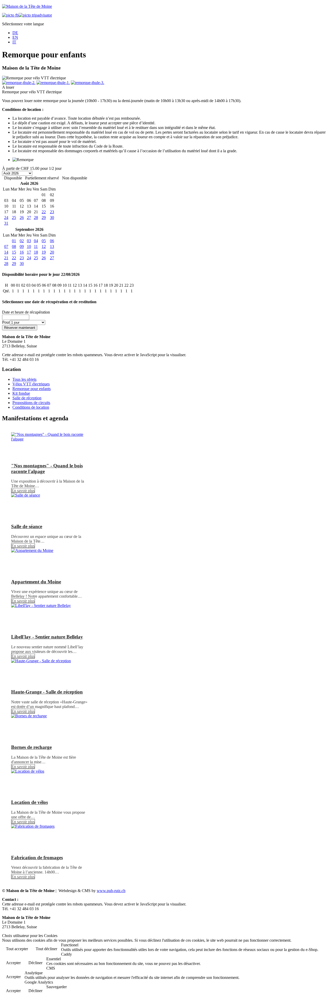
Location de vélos (29, 802)
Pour (6, 322)
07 (6, 246)
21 (6, 258)
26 (22, 217)
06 (52, 241)
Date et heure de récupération (26, 312)
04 (36, 241)
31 (6, 223)
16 (22, 252)
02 (22, 241)
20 (52, 252)
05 (44, 241)
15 (14, 252)
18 (36, 252)
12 (44, 246)
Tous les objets (24, 379)
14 (6, 252)
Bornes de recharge (31, 747)
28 (36, 217)
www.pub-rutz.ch (111, 890)
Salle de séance (26, 526)
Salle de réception (26, 398)
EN (15, 37)
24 (6, 217)
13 (52, 246)
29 (44, 217)
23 (52, 212)
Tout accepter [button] (17, 949)
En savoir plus (23, 490)
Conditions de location (30, 407)
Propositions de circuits (31, 402)
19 (44, 252)
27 (29, 217)
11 (36, 246)
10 (29, 246)
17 (29, 252)
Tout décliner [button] (46, 949)
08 (14, 246)
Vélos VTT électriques (31, 384)
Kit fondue (21, 393)
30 (52, 217)
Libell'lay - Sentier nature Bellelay (47, 637)
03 (29, 241)
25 (14, 217)
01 (14, 241)
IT (14, 42)
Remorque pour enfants (31, 388)
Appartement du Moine (36, 581)
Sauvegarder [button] (56, 987)
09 (22, 246)
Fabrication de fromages (37, 857)
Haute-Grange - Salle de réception (47, 692)
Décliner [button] (35, 963)
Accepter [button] (13, 963)
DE (15, 33)
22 (44, 212)
